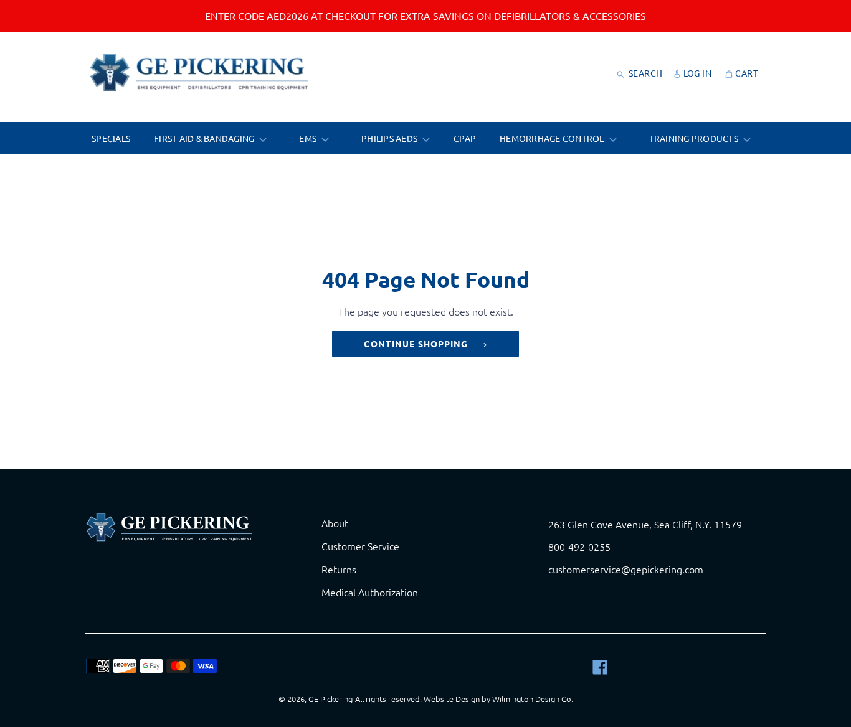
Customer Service (360, 546)
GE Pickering (330, 699)
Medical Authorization (369, 592)
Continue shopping (416, 343)
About (334, 523)
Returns (338, 569)
